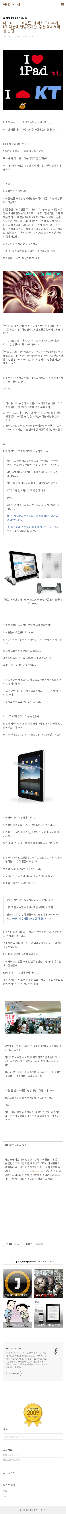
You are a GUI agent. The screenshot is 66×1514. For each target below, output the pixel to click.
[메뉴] (62, 4)
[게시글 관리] (18, 1244)
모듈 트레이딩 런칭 (11, 1454)
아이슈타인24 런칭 (11, 1460)
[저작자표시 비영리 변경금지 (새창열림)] (39, 1244)
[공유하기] (15, 1244)
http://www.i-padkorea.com (29, 1171)
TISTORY (33, 1509)
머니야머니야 (11, 4)
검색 (60, 1436)
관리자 (43, 1509)
